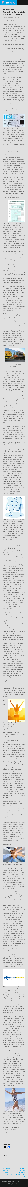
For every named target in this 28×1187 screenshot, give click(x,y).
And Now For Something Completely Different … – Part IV (20, 1172)
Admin (18, 17)
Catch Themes (16, 1184)
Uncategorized (10, 1162)
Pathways (16, 1182)
